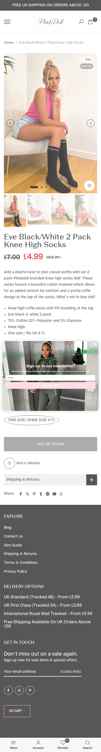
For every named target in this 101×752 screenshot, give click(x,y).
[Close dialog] (95, 344)
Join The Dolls (50, 385)
